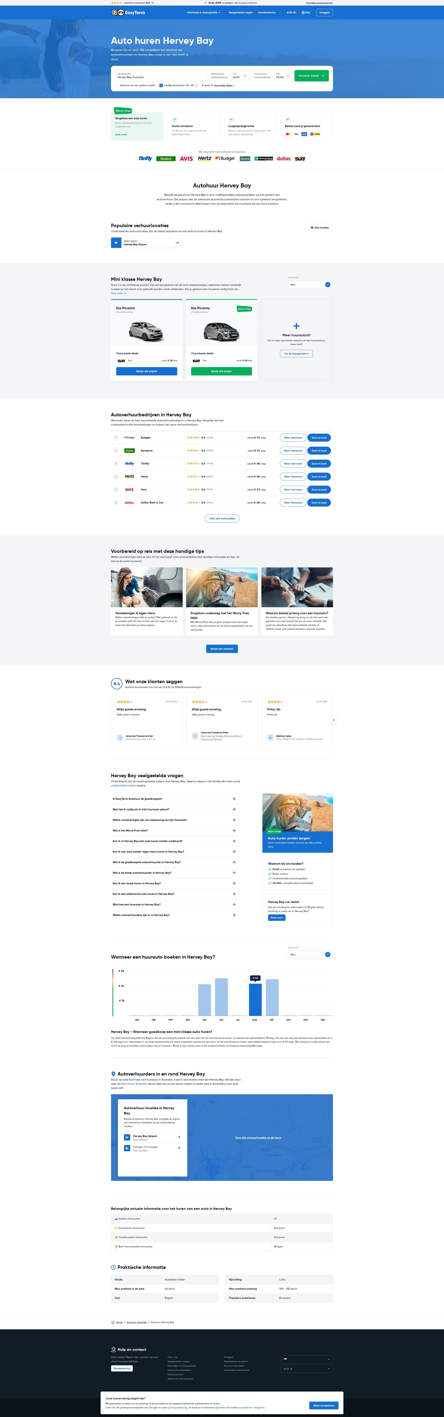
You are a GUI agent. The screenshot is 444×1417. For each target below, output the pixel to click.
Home (119, 1322)
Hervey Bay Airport (135, 242)
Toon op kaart (140, 1139)
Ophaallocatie (124, 73)
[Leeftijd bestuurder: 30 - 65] (161, 85)
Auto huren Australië (133, 1084)
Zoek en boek (319, 437)
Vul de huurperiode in (296, 353)
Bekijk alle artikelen (222, 649)
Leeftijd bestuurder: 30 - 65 (179, 85)
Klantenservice (267, 12)
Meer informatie (293, 437)
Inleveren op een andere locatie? (137, 85)
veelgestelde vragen (123, 785)
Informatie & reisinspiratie (202, 12)
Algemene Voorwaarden (180, 1378)
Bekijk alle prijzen (146, 371)
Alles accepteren (323, 1405)
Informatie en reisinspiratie (182, 1365)
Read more (277, 917)
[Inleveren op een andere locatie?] (117, 85)
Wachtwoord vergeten (236, 1361)
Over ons (173, 1357)
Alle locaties (321, 228)
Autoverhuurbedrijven (179, 1370)
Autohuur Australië (137, 1322)
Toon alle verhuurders (222, 518)
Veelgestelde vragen (241, 12)
